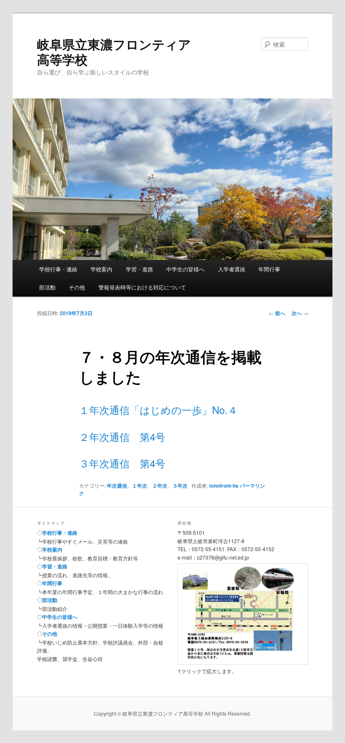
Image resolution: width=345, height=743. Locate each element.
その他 (77, 287)
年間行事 (269, 269)
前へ (277, 313)
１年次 (139, 485)
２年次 (159, 485)
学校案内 (101, 269)
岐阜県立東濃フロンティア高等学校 (114, 51)
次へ (300, 313)
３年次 (180, 485)
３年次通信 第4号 (122, 463)
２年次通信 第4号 (122, 436)
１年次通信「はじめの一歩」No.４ (158, 409)
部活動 (47, 287)
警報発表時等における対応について (142, 287)
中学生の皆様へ (185, 269)
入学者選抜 (231, 269)
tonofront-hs (224, 485)
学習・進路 (139, 269)
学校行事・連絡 (58, 269)
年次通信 (117, 485)
